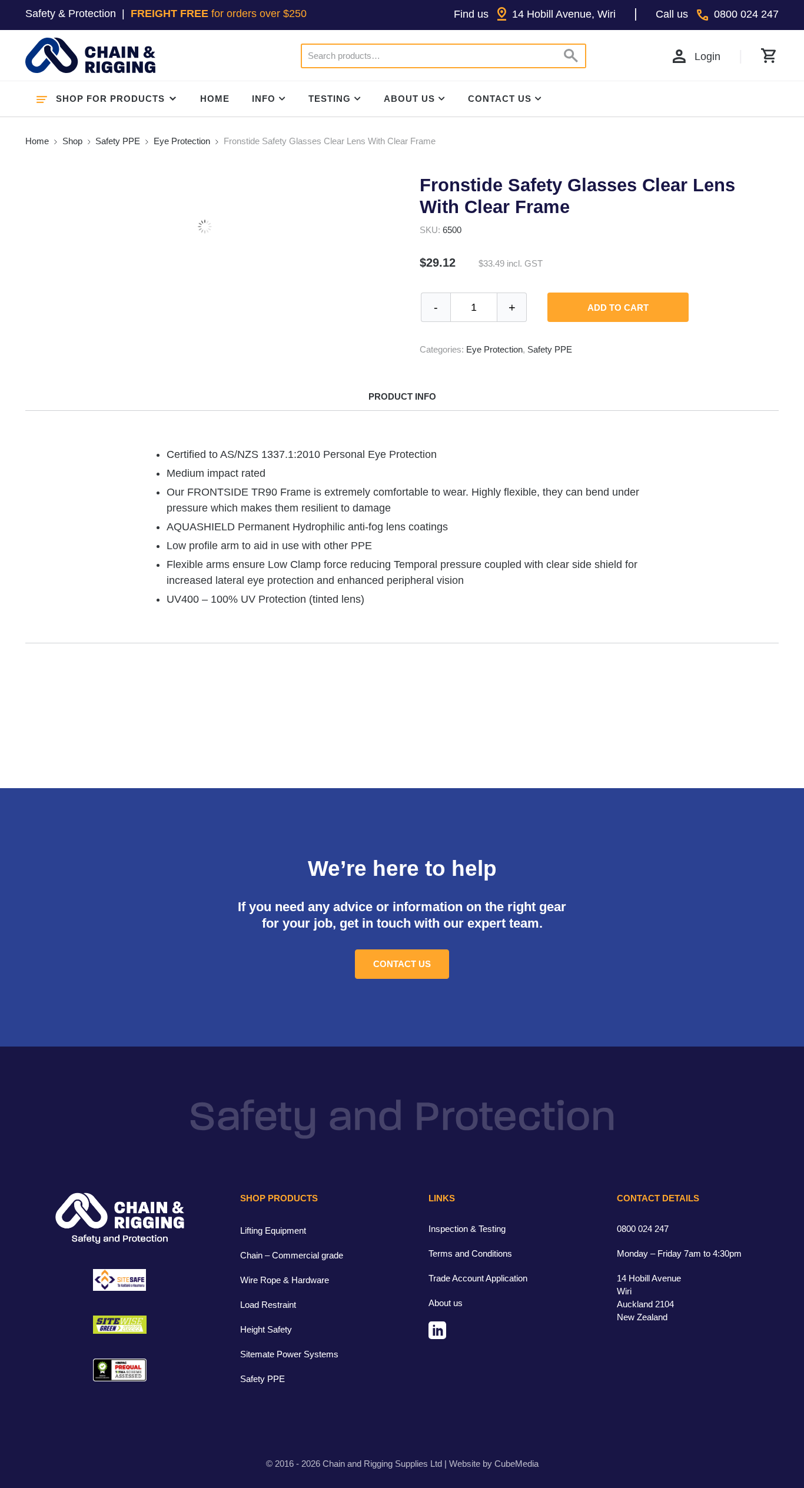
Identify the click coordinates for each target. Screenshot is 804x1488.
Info (263, 99)
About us (445, 1303)
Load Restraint (268, 1305)
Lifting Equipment (273, 1230)
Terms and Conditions (470, 1253)
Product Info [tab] (402, 396)
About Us (409, 99)
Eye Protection (182, 141)
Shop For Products (110, 99)
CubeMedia (516, 1464)
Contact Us (499, 99)
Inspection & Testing (467, 1229)
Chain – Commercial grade (291, 1255)
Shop (72, 141)
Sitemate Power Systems (289, 1354)
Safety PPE (117, 141)
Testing (329, 99)
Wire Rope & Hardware (284, 1280)
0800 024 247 (643, 1229)
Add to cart (618, 308)
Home (215, 99)
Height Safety (266, 1329)
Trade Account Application (477, 1278)
